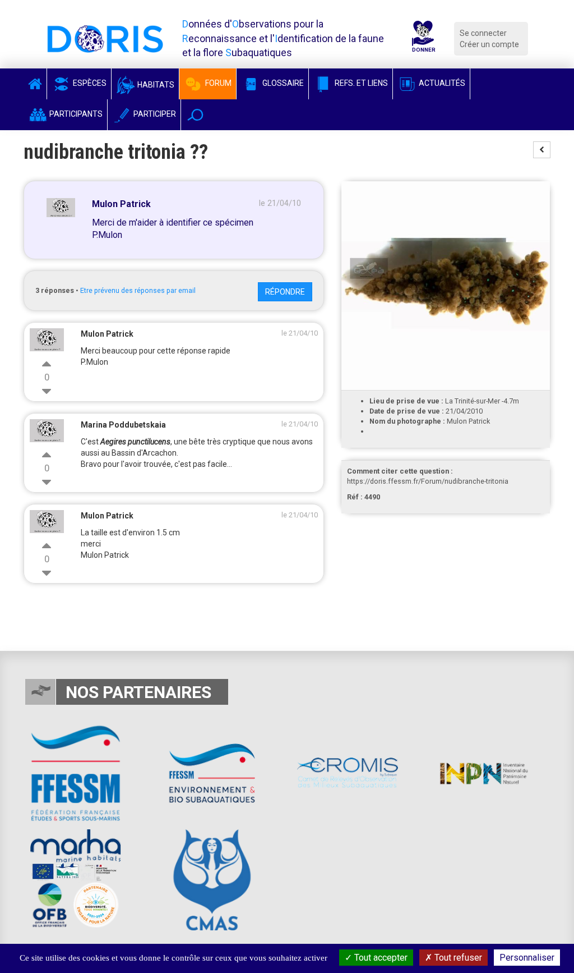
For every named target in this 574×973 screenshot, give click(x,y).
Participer (154, 113)
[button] (195, 114)
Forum (217, 83)
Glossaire (282, 83)
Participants (75, 113)
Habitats (155, 84)
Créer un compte (489, 44)
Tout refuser (457, 957)
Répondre (285, 291)
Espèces (89, 83)
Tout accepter (380, 957)
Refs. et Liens (360, 83)
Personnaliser (526, 957)
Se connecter (483, 33)
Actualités (441, 83)
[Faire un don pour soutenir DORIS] (423, 38)
